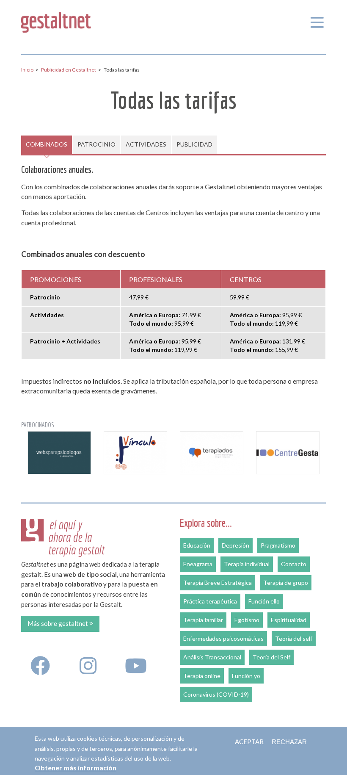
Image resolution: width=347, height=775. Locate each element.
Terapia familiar (203, 619)
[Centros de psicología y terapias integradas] (211, 452)
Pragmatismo (278, 545)
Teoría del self (293, 638)
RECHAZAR (289, 741)
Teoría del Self (271, 657)
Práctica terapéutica (210, 601)
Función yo (246, 675)
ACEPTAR (249, 741)
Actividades (146, 144)
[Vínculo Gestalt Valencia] (135, 452)
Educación (196, 545)
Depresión (235, 545)
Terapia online (201, 675)
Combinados (46, 144)
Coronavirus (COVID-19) (216, 694)
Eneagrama (197, 563)
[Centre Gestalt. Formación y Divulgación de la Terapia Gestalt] (287, 452)
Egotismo (246, 619)
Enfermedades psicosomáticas (223, 638)
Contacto (293, 563)
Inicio (27, 69)
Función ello (264, 601)
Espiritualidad (288, 619)
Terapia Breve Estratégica (217, 582)
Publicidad (194, 144)
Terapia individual (247, 563)
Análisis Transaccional (212, 657)
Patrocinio (96, 144)
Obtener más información (75, 768)
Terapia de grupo (285, 582)
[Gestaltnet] (56, 20)
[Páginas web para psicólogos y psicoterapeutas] (59, 452)
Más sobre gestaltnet (58, 623)
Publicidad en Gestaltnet (68, 69)
